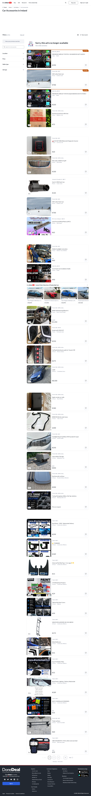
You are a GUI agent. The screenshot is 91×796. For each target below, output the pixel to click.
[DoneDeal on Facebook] (5, 779)
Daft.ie (33, 789)
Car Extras (16, 7)
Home (10, 7)
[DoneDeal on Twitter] (8, 779)
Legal (3, 793)
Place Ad (73, 2)
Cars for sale (35, 771)
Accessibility (50, 786)
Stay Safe (49, 777)
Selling (48, 775)
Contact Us (50, 779)
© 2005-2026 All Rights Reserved (81, 793)
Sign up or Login (84, 2)
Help (48, 771)
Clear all (22, 34)
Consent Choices (51, 783)
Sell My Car (34, 777)
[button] (33, 2)
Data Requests (50, 781)
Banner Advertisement (68, 780)
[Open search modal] (66, 2)
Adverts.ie (34, 791)
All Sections (34, 775)
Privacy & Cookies (10, 793)
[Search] (4, 47)
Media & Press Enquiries (68, 773)
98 (65, 757)
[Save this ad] (85, 65)
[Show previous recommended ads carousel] (85, 285)
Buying (48, 773)
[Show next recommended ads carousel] (87, 285)
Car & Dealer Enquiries (68, 778)
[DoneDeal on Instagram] (17, 779)
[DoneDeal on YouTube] (11, 779)
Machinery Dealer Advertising (69, 782)
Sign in (11, 783)
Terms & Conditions (20, 793)
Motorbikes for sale (36, 773)
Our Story (65, 771)
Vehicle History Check (37, 779)
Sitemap (34, 781)
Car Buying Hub (35, 783)
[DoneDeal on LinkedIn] (14, 779)
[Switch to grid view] (78, 35)
